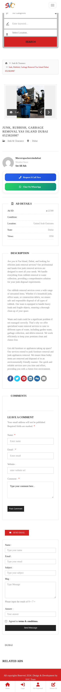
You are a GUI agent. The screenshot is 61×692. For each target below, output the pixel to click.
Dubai (35, 141)
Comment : (13, 479)
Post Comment (15, 509)
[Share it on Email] (44, 379)
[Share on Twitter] (17, 379)
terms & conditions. (28, 621)
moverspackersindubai (28, 158)
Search (30, 41)
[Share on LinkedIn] (30, 379)
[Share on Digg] (37, 379)
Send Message (30, 628)
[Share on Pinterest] (24, 379)
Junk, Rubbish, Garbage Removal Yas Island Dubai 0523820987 (25, 131)
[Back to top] (50, 671)
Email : (11, 449)
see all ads (20, 166)
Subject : (9, 567)
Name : (8, 545)
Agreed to (23, 621)
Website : (11, 464)
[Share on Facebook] (10, 379)
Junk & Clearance (18, 63)
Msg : (7, 579)
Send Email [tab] (19, 532)
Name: (11, 435)
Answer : (9, 609)
